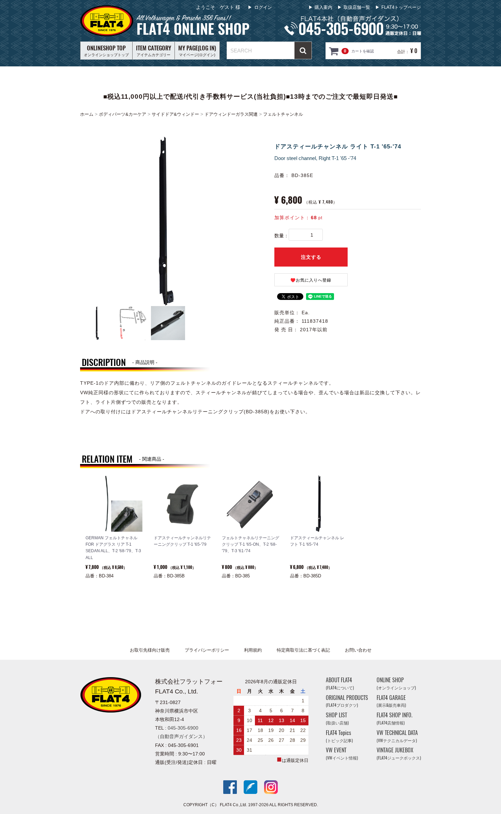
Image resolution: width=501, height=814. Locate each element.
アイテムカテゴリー (153, 50)
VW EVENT (342, 754)
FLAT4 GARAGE (391, 701)
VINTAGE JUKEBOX (399, 754)
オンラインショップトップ (106, 50)
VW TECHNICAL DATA (397, 736)
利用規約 (253, 650)
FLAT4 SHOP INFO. (394, 718)
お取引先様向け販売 (150, 650)
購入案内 (323, 7)
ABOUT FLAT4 (340, 683)
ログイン (263, 7)
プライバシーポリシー (207, 650)
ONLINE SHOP (396, 683)
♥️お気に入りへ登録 (310, 280)
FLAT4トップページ (401, 7)
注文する (311, 257)
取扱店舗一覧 (357, 7)
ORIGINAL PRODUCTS (347, 701)
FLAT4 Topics (339, 736)
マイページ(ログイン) (197, 50)
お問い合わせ (358, 650)
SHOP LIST (337, 718)
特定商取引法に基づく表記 (303, 650)
